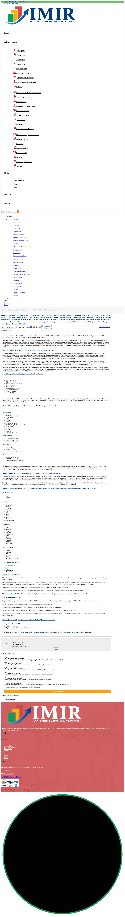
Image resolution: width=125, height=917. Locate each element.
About (5, 753)
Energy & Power (18, 250)
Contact (7, 203)
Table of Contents (46, 328)
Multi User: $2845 (25, 644)
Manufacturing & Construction (27, 135)
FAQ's (6, 756)
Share (48, 327)
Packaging (16, 280)
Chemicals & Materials (19, 237)
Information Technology (25, 129)
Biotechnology (17, 231)
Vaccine (19, 166)
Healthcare (16, 265)
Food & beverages (18, 262)
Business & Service (18, 234)
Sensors (15, 289)
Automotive (16, 228)
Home (6, 33)
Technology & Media (24, 162)
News (15, 187)
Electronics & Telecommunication (22, 246)
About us (7, 194)
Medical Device (17, 277)
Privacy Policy (8, 749)
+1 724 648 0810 (8, 770)
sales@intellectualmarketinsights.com (15, 1)
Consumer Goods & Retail (26, 82)
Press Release (7, 298)
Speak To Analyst (58, 691)
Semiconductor (17, 286)
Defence (19, 87)
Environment (16, 253)
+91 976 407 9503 (8, 774)
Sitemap (6, 758)
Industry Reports (10, 42)
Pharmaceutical (17, 283)
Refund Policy (8, 750)
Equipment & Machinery (20, 256)
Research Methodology (7, 330)
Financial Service (18, 259)
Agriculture (16, 222)
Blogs (5, 300)
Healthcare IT (17, 268)
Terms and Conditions (10, 747)
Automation (16, 225)
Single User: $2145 (25, 642)
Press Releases (18, 180)
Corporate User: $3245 (26, 646)
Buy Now (56, 649)
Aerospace (16, 219)
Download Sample (104, 327)
